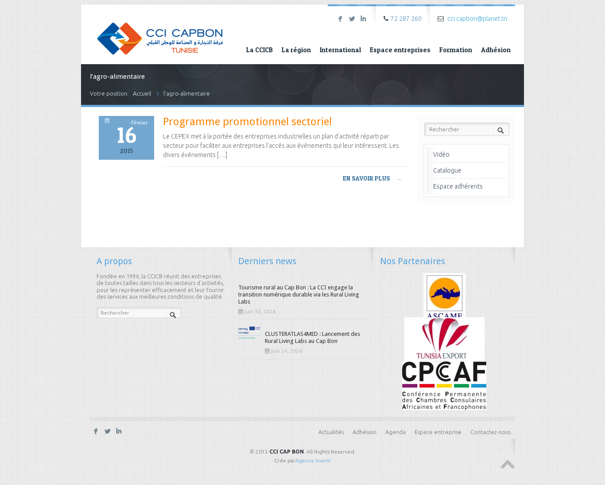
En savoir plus (372, 178)
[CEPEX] (444, 341)
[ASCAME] (444, 296)
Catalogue (447, 170)
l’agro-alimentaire (186, 93)
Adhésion (496, 50)
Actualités (331, 432)
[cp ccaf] (444, 385)
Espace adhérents (458, 186)
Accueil (142, 93)
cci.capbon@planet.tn (477, 18)
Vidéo (441, 154)
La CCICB (259, 50)
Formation (455, 50)
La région (296, 50)
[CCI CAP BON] (160, 32)
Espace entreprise (438, 432)
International (340, 50)
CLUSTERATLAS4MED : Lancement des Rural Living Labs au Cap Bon (312, 337)
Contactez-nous (490, 432)
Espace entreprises (400, 50)
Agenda (395, 432)
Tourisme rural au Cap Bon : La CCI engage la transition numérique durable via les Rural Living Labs (298, 294)
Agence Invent (313, 460)
